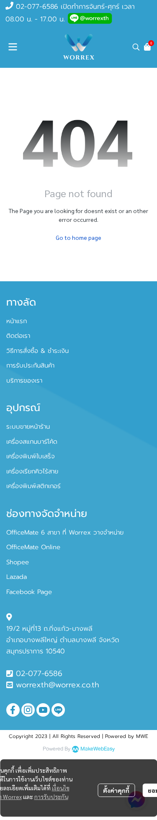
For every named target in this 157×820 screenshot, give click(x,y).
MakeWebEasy (97, 749)
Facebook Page (29, 591)
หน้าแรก (16, 321)
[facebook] (13, 710)
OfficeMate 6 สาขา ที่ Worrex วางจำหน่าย (65, 532)
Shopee (17, 562)
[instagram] (28, 710)
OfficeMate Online (33, 547)
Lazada (16, 576)
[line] (58, 710)
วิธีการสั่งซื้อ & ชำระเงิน (37, 350)
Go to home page (78, 237)
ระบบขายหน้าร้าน (28, 426)
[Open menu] (12, 47)
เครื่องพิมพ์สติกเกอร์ (33, 486)
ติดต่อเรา (18, 335)
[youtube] (43, 710)
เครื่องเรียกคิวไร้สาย (32, 471)
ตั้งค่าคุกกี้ (116, 790)
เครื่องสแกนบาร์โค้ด (31, 441)
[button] (136, 47)
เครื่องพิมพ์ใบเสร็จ (30, 456)
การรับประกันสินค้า (30, 365)
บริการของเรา (24, 380)
